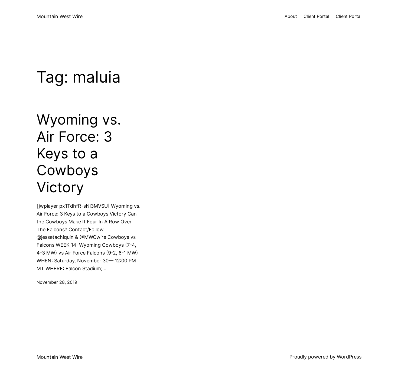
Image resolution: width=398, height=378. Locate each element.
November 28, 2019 (57, 282)
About (291, 16)
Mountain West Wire (60, 16)
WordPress (349, 357)
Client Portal (316, 16)
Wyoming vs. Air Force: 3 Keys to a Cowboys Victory (79, 153)
